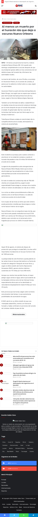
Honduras (4, 445)
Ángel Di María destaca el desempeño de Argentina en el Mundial (23, 383)
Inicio (4, 19)
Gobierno (31, 442)
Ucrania (32, 451)
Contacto (19, 510)
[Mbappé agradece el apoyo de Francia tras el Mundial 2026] (6, 367)
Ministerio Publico (20, 448)
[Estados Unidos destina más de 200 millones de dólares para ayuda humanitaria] (6, 392)
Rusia (17, 451)
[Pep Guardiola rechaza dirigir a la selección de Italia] (6, 375)
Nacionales (30, 448)
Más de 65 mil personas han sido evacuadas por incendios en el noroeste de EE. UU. (24, 358)
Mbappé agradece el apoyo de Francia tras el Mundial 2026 (23, 366)
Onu (3, 451)
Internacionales (11, 19)
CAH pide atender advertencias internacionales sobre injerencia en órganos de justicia (24, 401)
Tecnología (24, 451)
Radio (20, 507)
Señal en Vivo (14, 507)
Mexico (11, 448)
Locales (4, 448)
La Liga (28, 445)
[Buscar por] (36, 6)
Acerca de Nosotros (29, 507)
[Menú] (2, 6)
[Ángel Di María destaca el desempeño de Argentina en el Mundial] (6, 383)
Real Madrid (10, 451)
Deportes (17, 442)
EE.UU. (24, 442)
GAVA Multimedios (19, 501)
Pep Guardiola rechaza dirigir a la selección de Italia (24, 374)
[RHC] (19, 6)
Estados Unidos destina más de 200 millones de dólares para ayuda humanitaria (23, 392)
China (3, 442)
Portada (16, 22)
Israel (21, 445)
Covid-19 (10, 442)
